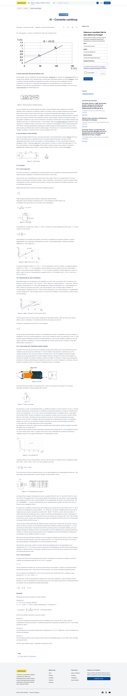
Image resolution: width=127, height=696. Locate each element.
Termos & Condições (34, 692)
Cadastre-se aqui (98, 678)
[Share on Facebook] (63, 27)
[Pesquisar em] (54, 3)
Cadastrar (107, 3)
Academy (37, 2)
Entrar (101, 3)
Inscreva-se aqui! (88, 78)
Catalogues (74, 677)
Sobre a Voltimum (75, 673)
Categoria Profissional (88, 61)
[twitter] (106, 692)
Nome (85, 43)
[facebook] (102, 692)
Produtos (42, 2)
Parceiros (47, 2)
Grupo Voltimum (75, 680)
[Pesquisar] (97, 3)
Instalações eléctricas (88, 94)
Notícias (33, 2)
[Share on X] (68, 27)
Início (29, 2)
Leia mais (84, 115)
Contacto (73, 675)
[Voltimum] (21, 2)
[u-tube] (110, 692)
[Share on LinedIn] (72, 27)
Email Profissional (87, 55)
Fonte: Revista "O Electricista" (28, 656)
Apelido (85, 49)
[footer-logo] (27, 671)
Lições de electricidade (35, 8)
